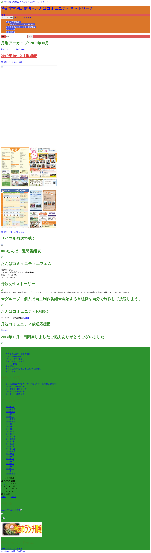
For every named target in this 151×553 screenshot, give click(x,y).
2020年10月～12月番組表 (16, 389)
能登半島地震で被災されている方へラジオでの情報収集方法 (31, 384)
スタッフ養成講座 (13, 22)
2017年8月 (10, 456)
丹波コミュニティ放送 (15, 361)
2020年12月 (10, 409)
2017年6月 (10, 461)
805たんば (18, 62)
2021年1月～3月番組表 (15, 387)
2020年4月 (10, 417)
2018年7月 (10, 441)
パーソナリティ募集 (14, 359)
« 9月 (3, 497)
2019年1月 (10, 434)
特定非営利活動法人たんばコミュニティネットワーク (47, 8)
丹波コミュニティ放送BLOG (13, 49)
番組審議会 (10, 32)
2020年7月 (10, 414)
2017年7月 (10, 459)
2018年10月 (10, 439)
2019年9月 (10, 424)
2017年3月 (10, 469)
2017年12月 (10, 449)
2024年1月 (10, 407)
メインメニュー (7, 17)
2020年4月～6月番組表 (15, 394)
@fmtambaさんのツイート (11, 549)
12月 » (13, 497)
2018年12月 (10, 436)
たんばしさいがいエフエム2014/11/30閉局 (23, 369)
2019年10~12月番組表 (19, 56)
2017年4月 (10, 466)
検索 (3, 15)
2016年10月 (10, 474)
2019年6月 (10, 427)
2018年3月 (10, 444)
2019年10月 (10, 422)
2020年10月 (10, 412)
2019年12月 (10, 419)
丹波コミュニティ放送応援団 (22, 24)
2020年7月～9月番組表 (15, 391)
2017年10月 (10, 451)
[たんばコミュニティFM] (25, 318)
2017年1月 (10, 471)
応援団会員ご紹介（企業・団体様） (21, 27)
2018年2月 (10, 446)
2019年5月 (10, 429)
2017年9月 (10, 454)
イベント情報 (11, 364)
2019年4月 (10, 431)
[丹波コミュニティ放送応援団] (4, 331)
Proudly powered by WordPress (13, 551)
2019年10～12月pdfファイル (12, 232)
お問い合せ (10, 29)
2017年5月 (10, 464)
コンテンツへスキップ (23, 17)
